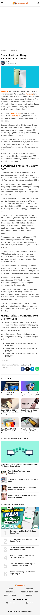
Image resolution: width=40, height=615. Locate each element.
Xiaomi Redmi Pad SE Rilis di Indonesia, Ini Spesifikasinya (8, 431)
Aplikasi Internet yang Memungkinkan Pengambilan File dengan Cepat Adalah (20, 465)
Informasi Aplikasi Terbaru (14, 438)
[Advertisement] (20, 28)
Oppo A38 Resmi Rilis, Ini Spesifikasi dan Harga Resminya (10, 412)
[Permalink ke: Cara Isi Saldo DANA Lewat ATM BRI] (10, 386)
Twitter (30, 603)
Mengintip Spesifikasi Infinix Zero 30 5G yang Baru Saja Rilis (29, 431)
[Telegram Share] (32, 369)
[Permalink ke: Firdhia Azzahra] (3, 63)
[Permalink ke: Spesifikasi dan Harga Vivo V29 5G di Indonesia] (30, 403)
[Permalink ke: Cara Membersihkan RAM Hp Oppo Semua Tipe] (20, 518)
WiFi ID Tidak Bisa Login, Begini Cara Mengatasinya (22, 556)
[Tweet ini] (27, 369)
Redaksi (29, 595)
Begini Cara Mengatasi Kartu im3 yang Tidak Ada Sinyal (22, 548)
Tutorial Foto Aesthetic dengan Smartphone (19, 472)
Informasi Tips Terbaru (12, 504)
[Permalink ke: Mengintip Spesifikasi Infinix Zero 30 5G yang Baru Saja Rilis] (30, 422)
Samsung (29, 94)
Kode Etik (29, 589)
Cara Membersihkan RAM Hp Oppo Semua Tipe (23, 532)
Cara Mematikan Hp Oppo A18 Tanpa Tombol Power (23, 540)
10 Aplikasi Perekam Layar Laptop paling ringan (23, 480)
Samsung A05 (15, 113)
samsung (5, 360)
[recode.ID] (20, 3)
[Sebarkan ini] (23, 369)
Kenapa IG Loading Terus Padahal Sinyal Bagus (22, 573)
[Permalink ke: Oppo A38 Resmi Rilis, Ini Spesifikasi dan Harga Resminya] (10, 403)
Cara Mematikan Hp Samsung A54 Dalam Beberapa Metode (22, 564)
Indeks (10, 589)
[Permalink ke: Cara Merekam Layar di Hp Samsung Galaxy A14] (30, 386)
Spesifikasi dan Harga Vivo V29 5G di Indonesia (29, 412)
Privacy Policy (10, 595)
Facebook (12, 603)
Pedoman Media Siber (29, 592)
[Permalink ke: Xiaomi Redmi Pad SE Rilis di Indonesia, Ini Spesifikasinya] (10, 422)
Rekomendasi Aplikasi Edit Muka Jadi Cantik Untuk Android (22, 488)
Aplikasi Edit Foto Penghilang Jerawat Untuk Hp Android (22, 496)
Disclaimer (10, 592)
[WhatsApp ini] (37, 369)
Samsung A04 (16, 116)
